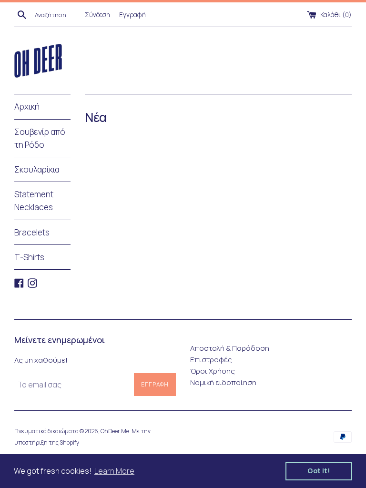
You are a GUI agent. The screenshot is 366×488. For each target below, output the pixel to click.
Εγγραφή (132, 14)
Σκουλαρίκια (37, 169)
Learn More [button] (114, 471)
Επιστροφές (211, 360)
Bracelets (32, 232)
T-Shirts (29, 257)
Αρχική (27, 106)
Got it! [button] (318, 470)
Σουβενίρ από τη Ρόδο (39, 138)
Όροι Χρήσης (212, 371)
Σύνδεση (97, 14)
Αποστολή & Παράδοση (229, 348)
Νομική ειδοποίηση (223, 382)
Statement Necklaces (33, 201)
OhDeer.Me (115, 431)
